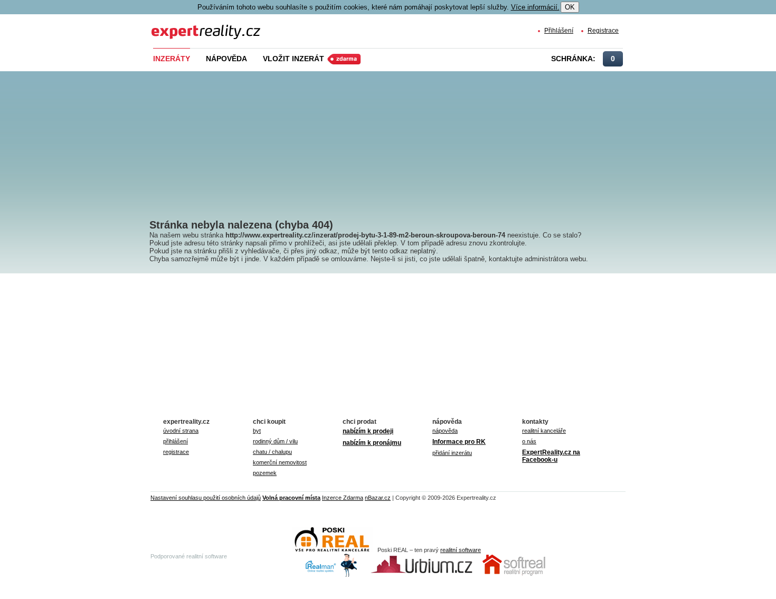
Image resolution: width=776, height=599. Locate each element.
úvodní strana (180, 430)
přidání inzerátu (452, 453)
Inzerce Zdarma (342, 498)
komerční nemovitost (280, 462)
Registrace (603, 30)
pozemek (265, 473)
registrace (176, 452)
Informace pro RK (459, 441)
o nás (529, 441)
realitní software (460, 550)
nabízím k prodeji (368, 431)
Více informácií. (535, 7)
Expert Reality (171, 26)
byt (257, 430)
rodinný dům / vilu (275, 441)
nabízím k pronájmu (372, 442)
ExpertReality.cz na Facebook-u (551, 456)
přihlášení (175, 441)
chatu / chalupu (272, 452)
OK (570, 7)
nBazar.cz (378, 498)
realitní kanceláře (544, 430)
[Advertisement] (405, 137)
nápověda (445, 430)
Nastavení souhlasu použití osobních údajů (205, 498)
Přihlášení (558, 30)
